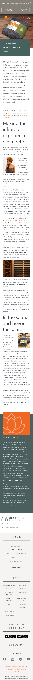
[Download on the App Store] (10, 636)
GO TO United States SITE (9, 10)
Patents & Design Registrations (16, 553)
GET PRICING (16, 568)
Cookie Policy (14, 669)
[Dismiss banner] (30, 2)
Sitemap (8, 666)
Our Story (15, 557)
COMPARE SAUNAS (9, 611)
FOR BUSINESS (16, 654)
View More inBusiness (10, 523)
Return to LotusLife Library (11, 527)
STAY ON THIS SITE (23, 10)
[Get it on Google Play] (23, 636)
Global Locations (16, 550)
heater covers (7, 115)
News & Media (15, 546)
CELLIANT (20, 110)
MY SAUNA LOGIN (9, 615)
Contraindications (16, 561)
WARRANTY (22, 592)
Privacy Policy (16, 666)
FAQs (9, 604)
